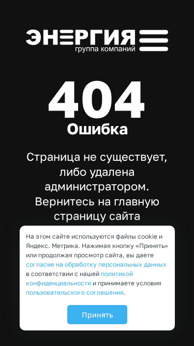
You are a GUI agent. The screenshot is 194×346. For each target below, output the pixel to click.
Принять (97, 314)
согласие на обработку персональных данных (96, 264)
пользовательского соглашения (75, 292)
